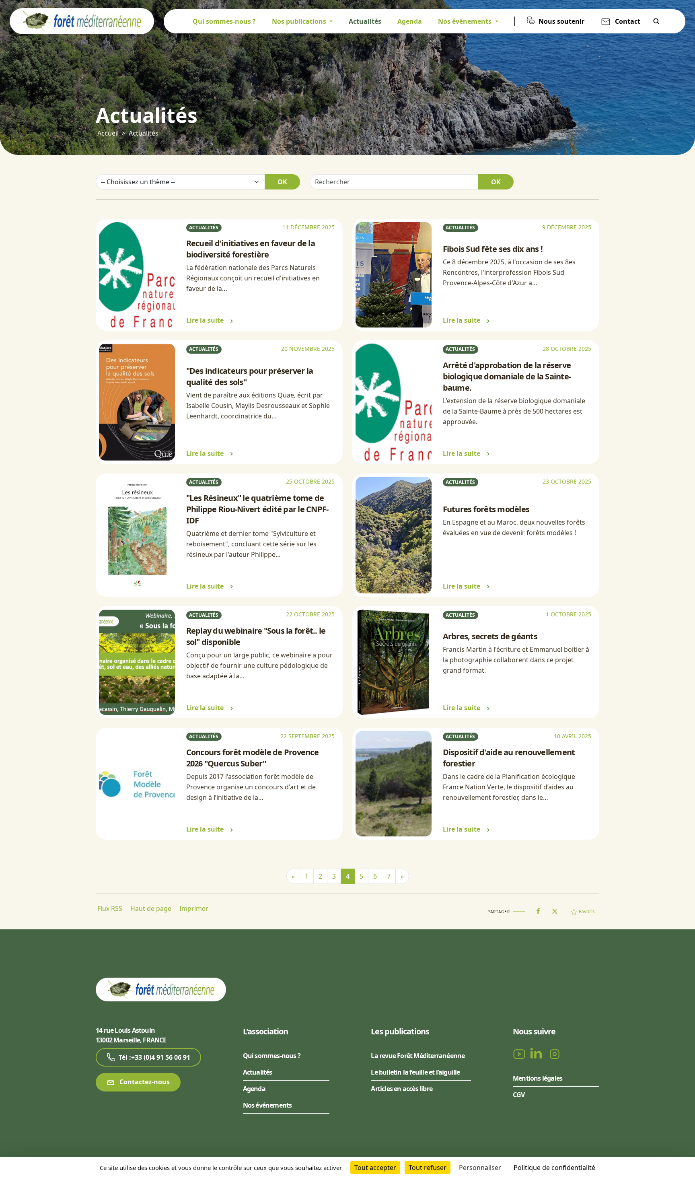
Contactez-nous (144, 1081)
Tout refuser (427, 1167)
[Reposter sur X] (554, 909)
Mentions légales (537, 1078)
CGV (519, 1094)
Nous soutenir (561, 21)
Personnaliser (480, 1167)
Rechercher (656, 21)
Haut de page (150, 908)
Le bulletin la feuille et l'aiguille (415, 1072)
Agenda (409, 21)
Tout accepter (375, 1167)
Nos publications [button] (300, 21)
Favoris (587, 911)
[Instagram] (554, 1053)
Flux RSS (109, 908)
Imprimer (193, 908)
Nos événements (267, 1105)
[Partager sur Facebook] (538, 909)
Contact (627, 21)
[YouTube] (520, 1053)
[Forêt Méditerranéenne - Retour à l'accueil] (82, 20)
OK (282, 181)
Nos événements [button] (465, 21)
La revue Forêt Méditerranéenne (418, 1055)
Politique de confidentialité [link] (554, 1167)
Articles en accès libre (401, 1088)
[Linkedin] (538, 1053)
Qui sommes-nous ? (224, 21)
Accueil (108, 133)
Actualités (365, 21)
